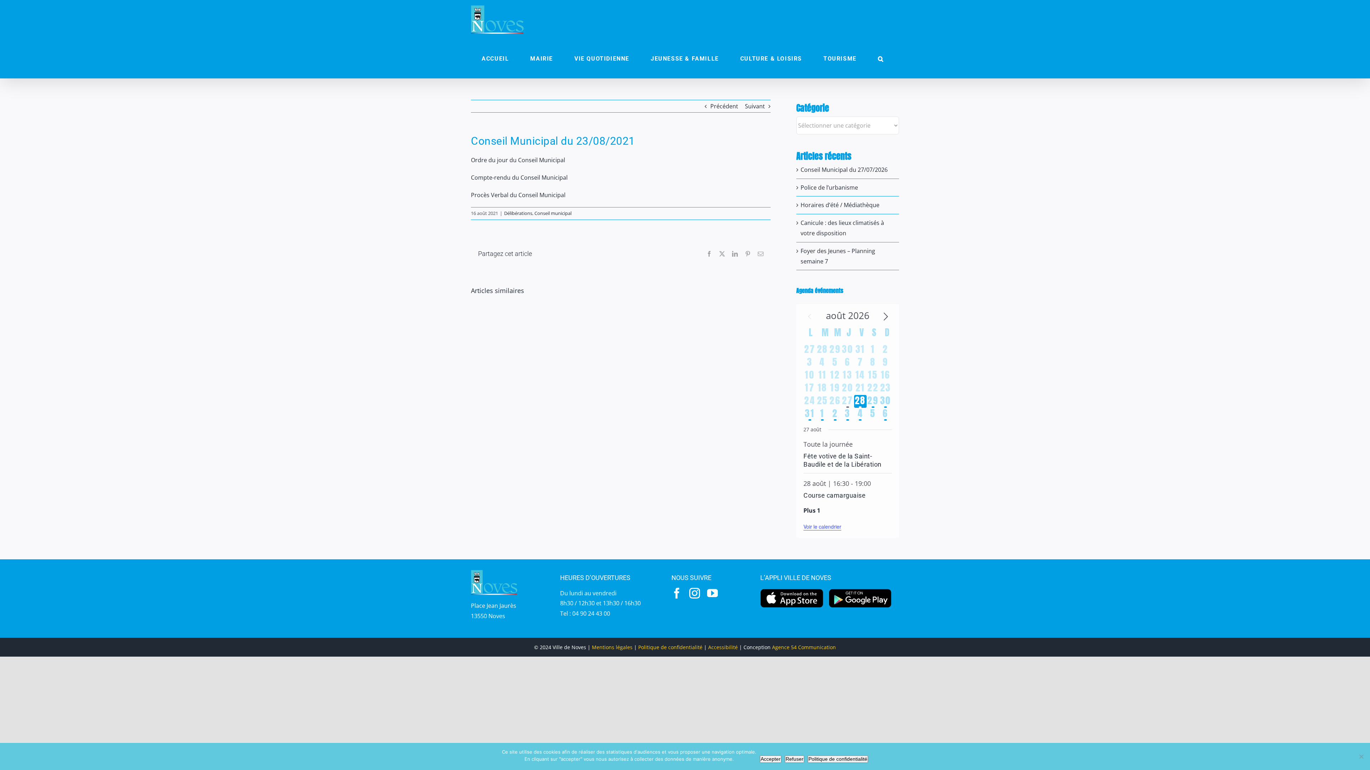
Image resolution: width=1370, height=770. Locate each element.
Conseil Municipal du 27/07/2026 (844, 170)
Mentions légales (612, 647)
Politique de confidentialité (670, 647)
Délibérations (518, 213)
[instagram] (694, 593)
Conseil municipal (553, 213)
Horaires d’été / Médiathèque (840, 205)
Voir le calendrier (822, 526)
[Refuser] (1361, 756)
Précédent (724, 106)
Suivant (755, 106)
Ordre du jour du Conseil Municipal (518, 160)
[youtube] (712, 593)
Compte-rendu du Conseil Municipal (519, 177)
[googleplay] (860, 591)
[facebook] (676, 593)
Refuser (794, 759)
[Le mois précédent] (886, 317)
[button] (881, 58)
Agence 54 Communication (804, 647)
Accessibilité (723, 647)
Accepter (771, 759)
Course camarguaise (834, 495)
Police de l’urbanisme (829, 187)
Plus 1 (811, 510)
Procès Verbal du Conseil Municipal (518, 195)
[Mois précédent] (809, 317)
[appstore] (791, 591)
